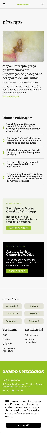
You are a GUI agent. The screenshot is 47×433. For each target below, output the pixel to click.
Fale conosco (31, 335)
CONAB (6, 339)
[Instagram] (8, 390)
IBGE (5, 335)
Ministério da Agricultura (9, 349)
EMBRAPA (7, 344)
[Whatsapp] (4, 390)
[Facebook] (13, 390)
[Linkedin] (22, 390)
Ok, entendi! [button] (23, 425)
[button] (4, 4)
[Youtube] (18, 390)
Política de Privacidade (30, 340)
